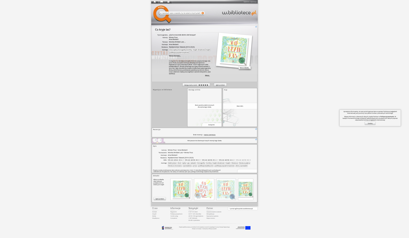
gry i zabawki (192, 163)
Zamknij (370, 123)
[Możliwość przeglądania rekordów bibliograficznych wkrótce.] (247, 171)
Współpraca (155, 218)
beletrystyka (172, 163)
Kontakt (154, 212)
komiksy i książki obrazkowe (196, 50)
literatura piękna (244, 163)
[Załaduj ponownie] (256, 27)
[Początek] (154, 2)
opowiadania (187, 166)
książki (208, 50)
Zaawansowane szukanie (214, 212)
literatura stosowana (174, 166)
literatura (235, 163)
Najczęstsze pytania (212, 216)
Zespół (154, 214)
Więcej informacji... (175, 56)
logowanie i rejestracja (250, 1)
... (185, 42)
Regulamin (173, 212)
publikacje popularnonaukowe (179, 52)
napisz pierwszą (209, 135)
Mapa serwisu (211, 218)
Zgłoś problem (220, 85)
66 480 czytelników (194, 220)
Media (154, 216)
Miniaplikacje (210, 214)
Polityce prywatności (387, 117)
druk (170, 50)
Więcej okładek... (245, 68)
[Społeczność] (168, 2)
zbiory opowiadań (241, 166)
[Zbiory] (161, 2)
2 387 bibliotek (193, 218)
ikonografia (182, 50)
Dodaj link (211, 125)
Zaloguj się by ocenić (191, 85)
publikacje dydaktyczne (205, 166)
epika (175, 50)
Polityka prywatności (176, 214)
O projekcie (173, 218)
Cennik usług (174, 216)
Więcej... (207, 75)
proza (195, 166)
